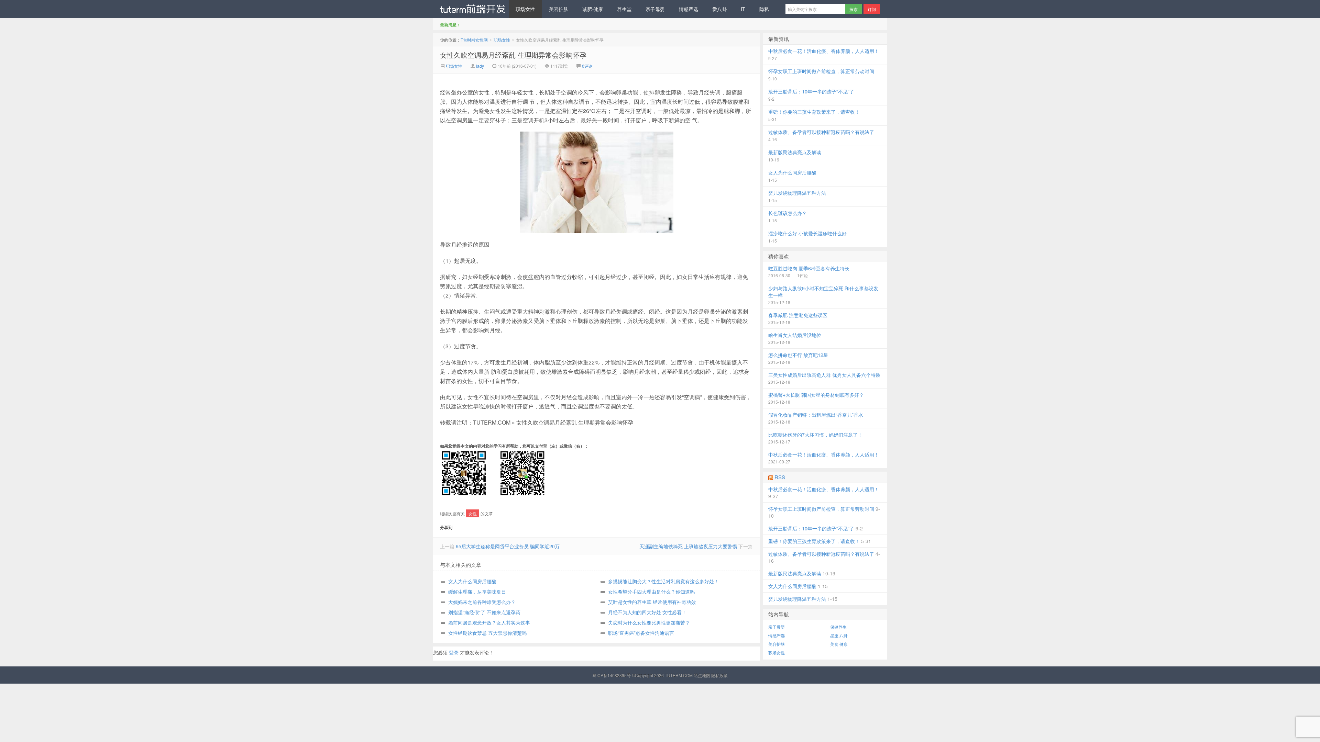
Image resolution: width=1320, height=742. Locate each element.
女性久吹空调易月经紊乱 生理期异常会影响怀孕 (513, 55)
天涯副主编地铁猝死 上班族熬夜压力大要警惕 (688, 546)
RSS (779, 477)
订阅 (872, 9)
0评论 (587, 66)
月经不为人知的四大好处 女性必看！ (647, 612)
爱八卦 (719, 8)
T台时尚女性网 (471, 9)
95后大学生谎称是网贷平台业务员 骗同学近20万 (508, 546)
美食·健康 (839, 644)
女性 (484, 92)
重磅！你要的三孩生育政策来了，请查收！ (814, 111)
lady (480, 66)
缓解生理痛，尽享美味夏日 (477, 591)
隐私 (764, 8)
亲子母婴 (655, 8)
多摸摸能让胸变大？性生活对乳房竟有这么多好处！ (663, 581)
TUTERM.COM (491, 422)
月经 (704, 92)
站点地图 (702, 675)
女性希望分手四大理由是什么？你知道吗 (651, 591)
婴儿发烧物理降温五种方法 (797, 192)
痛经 (638, 311)
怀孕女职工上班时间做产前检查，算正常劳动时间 (821, 71)
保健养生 (838, 627)
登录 (454, 652)
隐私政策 (719, 675)
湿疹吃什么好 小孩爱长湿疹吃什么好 (807, 233)
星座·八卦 (839, 635)
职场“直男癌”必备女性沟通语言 (641, 632)
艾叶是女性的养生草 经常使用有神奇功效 (652, 601)
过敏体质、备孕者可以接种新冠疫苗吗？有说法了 (821, 131)
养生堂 (624, 8)
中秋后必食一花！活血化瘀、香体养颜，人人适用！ (823, 50)
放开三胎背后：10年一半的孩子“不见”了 (811, 91)
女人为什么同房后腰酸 (472, 581)
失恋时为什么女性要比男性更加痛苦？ (649, 622)
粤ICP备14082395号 (611, 675)
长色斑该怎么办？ (787, 213)
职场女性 (525, 8)
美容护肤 (558, 8)
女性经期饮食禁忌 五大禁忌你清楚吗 (487, 632)
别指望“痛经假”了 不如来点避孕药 (484, 612)
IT (743, 8)
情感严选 (688, 8)
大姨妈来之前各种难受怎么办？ (482, 601)
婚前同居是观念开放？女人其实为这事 (489, 622)
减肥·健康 (592, 8)
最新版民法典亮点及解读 (794, 152)
